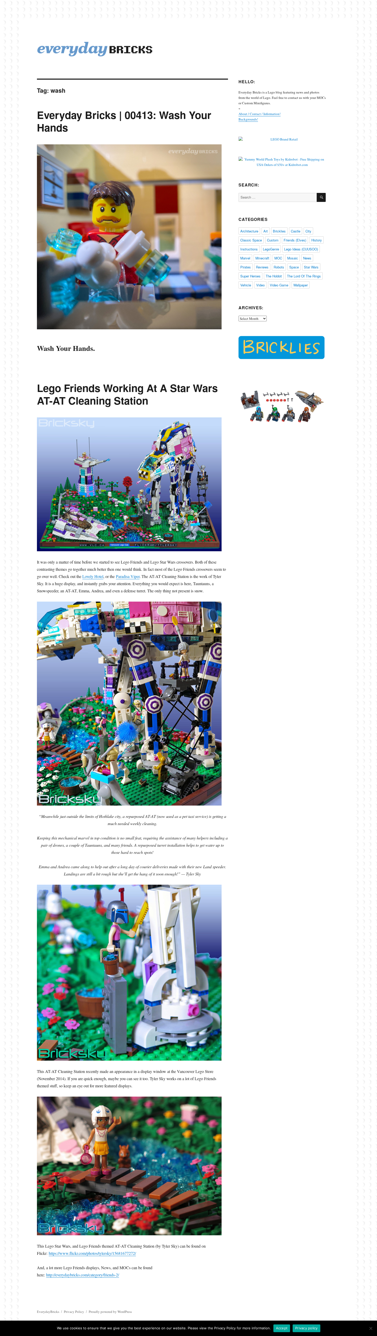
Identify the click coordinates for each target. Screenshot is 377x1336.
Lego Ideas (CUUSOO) (301, 249)
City (308, 231)
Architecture (249, 231)
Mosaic (292, 258)
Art (265, 231)
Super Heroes (250, 276)
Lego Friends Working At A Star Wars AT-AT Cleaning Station (127, 394)
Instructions (249, 249)
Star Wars (311, 267)
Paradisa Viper (128, 576)
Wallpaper (300, 285)
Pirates (245, 267)
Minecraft (262, 258)
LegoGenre (271, 249)
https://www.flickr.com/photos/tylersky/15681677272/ (92, 1253)
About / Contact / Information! (260, 113)
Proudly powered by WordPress (110, 1311)
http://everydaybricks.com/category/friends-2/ (82, 1274)
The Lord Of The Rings (304, 276)
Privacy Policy (74, 1311)
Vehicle (245, 285)
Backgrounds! (248, 119)
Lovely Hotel (92, 576)
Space (294, 267)
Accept (282, 1328)
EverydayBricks (48, 1311)
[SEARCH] (321, 197)
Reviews (262, 267)
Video (260, 285)
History (316, 240)
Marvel (245, 258)
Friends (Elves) (295, 240)
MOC (278, 258)
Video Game (279, 285)
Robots (279, 267)
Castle (295, 231)
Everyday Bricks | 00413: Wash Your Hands (124, 121)
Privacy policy (306, 1328)
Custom (273, 240)
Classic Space (251, 240)
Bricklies (279, 231)
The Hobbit (274, 276)
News (307, 258)
